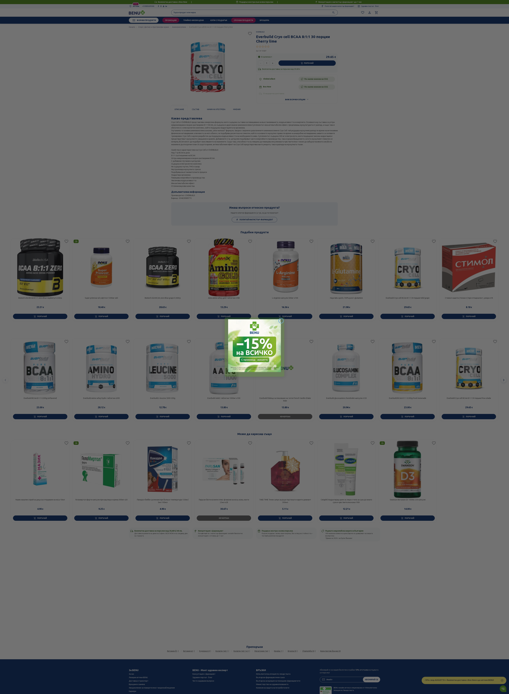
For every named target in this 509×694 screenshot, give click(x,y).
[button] (254, 345)
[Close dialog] (281, 321)
